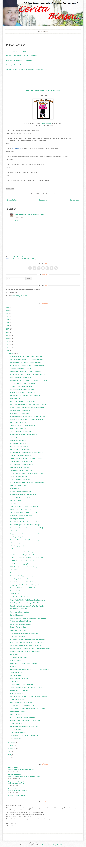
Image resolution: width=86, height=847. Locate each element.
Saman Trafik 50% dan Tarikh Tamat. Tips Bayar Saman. (28, 600)
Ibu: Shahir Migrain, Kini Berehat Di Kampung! (25, 525)
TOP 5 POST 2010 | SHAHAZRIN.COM (22, 383)
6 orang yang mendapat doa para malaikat (23, 663)
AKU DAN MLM (15, 594)
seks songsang (15, 543)
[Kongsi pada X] (11, 189)
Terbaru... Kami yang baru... (18, 657)
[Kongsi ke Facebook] (13, 189)
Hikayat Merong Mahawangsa (19, 570)
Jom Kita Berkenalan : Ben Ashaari (21, 597)
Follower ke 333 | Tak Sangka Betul (21, 464)
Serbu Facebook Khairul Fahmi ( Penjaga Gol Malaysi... (27, 374)
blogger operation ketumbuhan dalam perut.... (25, 585)
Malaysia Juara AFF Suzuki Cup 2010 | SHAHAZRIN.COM (28, 380)
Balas (16, 220)
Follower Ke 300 (15, 591)
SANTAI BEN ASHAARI (16, 796)
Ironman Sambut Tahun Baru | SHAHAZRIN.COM (26, 356)
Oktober (10, 745)
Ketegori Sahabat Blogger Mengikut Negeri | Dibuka (27, 407)
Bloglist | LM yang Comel (18, 422)
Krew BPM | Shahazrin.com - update (21, 431)
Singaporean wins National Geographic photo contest (27, 534)
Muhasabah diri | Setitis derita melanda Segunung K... (27, 419)
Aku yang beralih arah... (17, 519)
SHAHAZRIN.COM (42, 843)
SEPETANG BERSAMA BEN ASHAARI (22, 717)
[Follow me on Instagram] (51, 268)
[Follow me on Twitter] (34, 268)
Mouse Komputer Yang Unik (19, 678)
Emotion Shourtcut (16, 501)
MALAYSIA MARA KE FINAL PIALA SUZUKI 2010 (26, 558)
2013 (7, 341)
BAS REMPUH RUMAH (17, 711)
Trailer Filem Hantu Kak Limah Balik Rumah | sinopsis (27, 474)
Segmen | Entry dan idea (18, 440)
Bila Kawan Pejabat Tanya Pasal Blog (22, 389)
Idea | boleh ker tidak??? (18, 428)
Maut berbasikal (15, 398)
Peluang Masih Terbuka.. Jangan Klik (21, 684)
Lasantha (44, 845)
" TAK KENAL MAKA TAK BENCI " (21, 498)
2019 (7, 323)
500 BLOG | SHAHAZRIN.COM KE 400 (22, 425)
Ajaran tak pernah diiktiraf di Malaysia (22, 552)
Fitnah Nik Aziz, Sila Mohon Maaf (21, 386)
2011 (7, 348)
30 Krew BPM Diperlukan (18, 443)
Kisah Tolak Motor (16, 714)
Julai (9, 755)
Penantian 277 (14, 681)
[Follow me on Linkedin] (47, 268)
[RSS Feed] (56, 268)
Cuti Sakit (13, 504)
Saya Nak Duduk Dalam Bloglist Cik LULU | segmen (26, 452)
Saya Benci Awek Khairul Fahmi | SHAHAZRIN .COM (27, 365)
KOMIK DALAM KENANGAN (19, 609)
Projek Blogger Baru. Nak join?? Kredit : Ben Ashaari (27, 687)
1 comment (53, 95)
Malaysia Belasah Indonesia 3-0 (20, 410)
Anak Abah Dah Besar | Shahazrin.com (22, 401)
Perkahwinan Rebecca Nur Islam (20, 621)
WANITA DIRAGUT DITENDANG (21, 510)
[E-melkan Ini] (7, 189)
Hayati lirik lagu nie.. (16, 672)
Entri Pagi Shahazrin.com (18, 486)
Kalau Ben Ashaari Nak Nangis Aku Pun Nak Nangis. (27, 606)
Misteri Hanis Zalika (16, 549)
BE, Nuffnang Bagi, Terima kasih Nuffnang (23, 567)
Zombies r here (15, 573)
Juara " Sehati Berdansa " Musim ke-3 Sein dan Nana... (27, 642)
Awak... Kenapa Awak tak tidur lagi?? (21, 702)
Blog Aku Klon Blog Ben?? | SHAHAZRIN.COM (25, 371)
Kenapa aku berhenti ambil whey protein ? (21, 769)
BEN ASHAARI (13, 768)
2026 (7, 307)
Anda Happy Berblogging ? (19, 564)
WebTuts (28, 845)
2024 (7, 310)
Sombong (13, 666)
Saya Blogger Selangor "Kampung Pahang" (24, 434)
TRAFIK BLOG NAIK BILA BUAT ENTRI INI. (24, 513)
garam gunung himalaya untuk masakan (23, 495)
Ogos (9, 751)
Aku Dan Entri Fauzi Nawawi (19, 446)
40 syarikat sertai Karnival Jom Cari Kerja (23, 582)
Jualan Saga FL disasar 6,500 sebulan (22, 579)
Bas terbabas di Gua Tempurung (20, 624)
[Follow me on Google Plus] (39, 268)
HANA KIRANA (47, 123)
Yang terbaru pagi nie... (17, 636)
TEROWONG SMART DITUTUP (20, 630)
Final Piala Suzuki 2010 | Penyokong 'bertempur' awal (27, 482)
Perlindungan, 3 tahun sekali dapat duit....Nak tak (26, 603)
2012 (7, 344)
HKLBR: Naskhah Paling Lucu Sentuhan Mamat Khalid (27, 555)
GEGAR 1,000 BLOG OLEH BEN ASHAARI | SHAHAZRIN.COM (26, 69)
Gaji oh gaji (13, 531)
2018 (7, 326)
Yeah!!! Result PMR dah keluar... (20, 480)
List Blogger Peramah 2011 (18, 476)
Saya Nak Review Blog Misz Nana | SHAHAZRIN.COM (27, 416)
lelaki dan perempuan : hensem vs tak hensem (25, 720)
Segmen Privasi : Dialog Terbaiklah (21, 461)
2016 (7, 332)
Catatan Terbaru (12, 200)
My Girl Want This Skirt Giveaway (43, 90)
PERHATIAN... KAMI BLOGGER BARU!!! (19, 60)
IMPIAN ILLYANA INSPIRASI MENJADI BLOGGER (24, 776)
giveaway (52, 194)
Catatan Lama (74, 200)
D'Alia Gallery (13, 789)
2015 (7, 335)
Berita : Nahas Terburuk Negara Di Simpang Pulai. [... (27, 528)
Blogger (57, 843)
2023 (7, 313)
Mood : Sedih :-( (15, 654)
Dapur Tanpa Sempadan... (17, 782)
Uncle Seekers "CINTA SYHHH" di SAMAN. (24, 735)
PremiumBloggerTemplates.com (57, 845)
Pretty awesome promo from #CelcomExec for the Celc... (28, 708)
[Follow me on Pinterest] (43, 268)
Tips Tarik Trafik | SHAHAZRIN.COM (22, 368)
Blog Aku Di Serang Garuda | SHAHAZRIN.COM (25, 362)
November (11, 742)
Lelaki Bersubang (15, 660)
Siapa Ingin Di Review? (13, 65)
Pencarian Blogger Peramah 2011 (20, 492)
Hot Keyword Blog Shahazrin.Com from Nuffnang (26, 645)
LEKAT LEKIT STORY (15, 775)
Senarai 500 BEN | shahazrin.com (20, 413)
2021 (7, 316)
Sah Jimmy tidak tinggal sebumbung (21, 576)
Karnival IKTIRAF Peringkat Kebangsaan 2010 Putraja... (28, 618)
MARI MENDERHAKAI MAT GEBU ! (22, 561)
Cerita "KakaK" (14, 437)
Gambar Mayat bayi (16, 615)
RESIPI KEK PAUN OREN (16, 783)
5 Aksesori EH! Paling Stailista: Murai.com (24, 633)
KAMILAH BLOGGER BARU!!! (19, 690)
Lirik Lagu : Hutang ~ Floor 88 (17, 790)
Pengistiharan (14, 489)
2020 (7, 320)
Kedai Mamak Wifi (15, 738)
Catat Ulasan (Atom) (19, 257)
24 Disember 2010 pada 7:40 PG (34, 214)
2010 (7, 351)
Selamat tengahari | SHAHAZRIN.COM (22, 392)
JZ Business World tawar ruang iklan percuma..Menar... (27, 639)
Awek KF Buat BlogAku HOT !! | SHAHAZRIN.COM (26, 359)
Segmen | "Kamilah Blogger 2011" (17, 51)
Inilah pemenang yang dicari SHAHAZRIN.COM (25, 651)
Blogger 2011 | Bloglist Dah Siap (20, 449)
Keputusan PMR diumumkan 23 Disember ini (24, 588)
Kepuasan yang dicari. (17, 693)
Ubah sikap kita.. (15, 675)
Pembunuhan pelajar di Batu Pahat (21, 516)
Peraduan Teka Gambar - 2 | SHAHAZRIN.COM (21, 56)
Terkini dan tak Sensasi (17, 699)
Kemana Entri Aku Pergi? (18, 732)
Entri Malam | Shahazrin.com (19, 467)
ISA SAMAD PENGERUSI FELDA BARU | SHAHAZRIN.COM (29, 404)
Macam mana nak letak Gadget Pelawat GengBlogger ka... (29, 696)
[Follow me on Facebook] (30, 268)
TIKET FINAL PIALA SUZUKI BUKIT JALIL (24, 507)
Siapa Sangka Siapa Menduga (19, 612)
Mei (9, 758)
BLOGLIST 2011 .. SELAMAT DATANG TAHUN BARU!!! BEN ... (30, 648)
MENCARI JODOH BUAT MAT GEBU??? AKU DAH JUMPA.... (29, 669)
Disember (11, 353)
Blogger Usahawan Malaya (18, 627)
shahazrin (35, 95)
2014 (7, 338)
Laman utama (43, 31)
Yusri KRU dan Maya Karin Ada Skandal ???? (24, 522)
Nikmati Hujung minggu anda (19, 546)
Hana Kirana (19, 214)
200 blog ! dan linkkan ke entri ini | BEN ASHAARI (26, 458)
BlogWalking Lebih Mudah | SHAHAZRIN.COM (25, 395)
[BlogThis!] (9, 189)
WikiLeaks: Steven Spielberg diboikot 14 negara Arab (27, 540)
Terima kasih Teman (16, 723)
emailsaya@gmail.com (19, 296)
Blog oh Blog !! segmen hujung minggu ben (24, 726)
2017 (7, 329)
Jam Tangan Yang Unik (17, 537)
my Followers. (16, 149)
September (11, 748)
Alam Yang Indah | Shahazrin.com (21, 377)
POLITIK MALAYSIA (16, 729)
